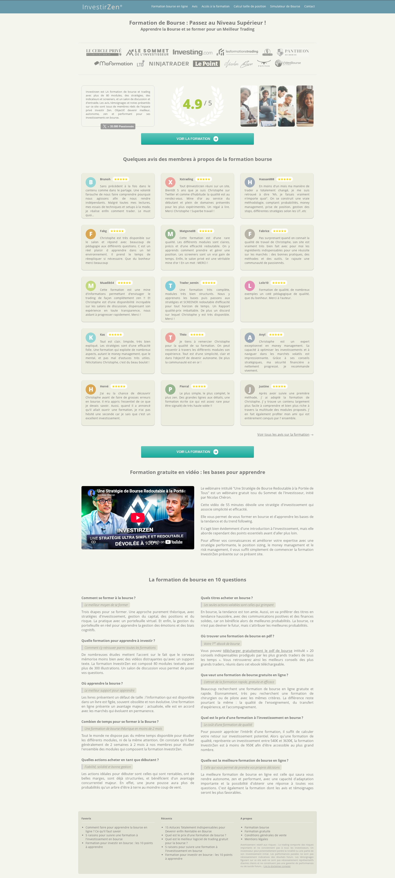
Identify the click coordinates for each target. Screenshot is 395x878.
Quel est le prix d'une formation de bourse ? (195, 835)
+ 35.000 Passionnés (120, 126)
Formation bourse (257, 827)
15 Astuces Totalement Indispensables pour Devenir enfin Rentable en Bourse (195, 829)
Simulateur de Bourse (285, 6)
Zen (102, 6)
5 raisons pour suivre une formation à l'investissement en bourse (112, 837)
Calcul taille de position (250, 6)
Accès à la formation (216, 6)
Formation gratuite (257, 831)
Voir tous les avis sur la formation (283, 434)
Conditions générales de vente (266, 835)
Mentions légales (256, 839)
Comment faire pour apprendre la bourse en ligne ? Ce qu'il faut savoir (116, 829)
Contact (309, 6)
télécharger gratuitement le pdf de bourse (258, 650)
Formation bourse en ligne (169, 6)
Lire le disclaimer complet (277, 866)
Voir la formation (197, 139)
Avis (195, 6)
